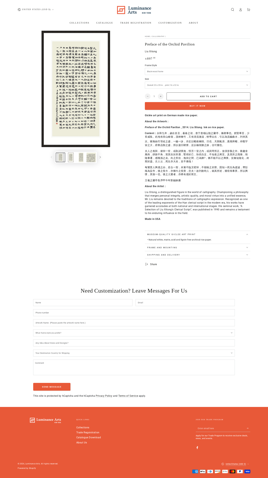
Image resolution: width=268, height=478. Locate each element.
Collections (82, 427)
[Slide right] (100, 157)
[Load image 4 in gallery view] (91, 157)
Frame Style (151, 65)
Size (147, 79)
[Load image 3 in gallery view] (81, 157)
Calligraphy (158, 36)
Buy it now (197, 106)
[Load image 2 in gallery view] (70, 157)
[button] (232, 9)
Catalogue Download (88, 437)
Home (147, 36)
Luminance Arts (32, 464)
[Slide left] (51, 157)
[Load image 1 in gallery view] (60, 157)
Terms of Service (128, 395)
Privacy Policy (104, 395)
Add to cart (208, 96)
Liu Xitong (151, 51)
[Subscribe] (248, 428)
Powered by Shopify (27, 468)
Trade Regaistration (87, 432)
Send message (51, 387)
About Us (81, 442)
